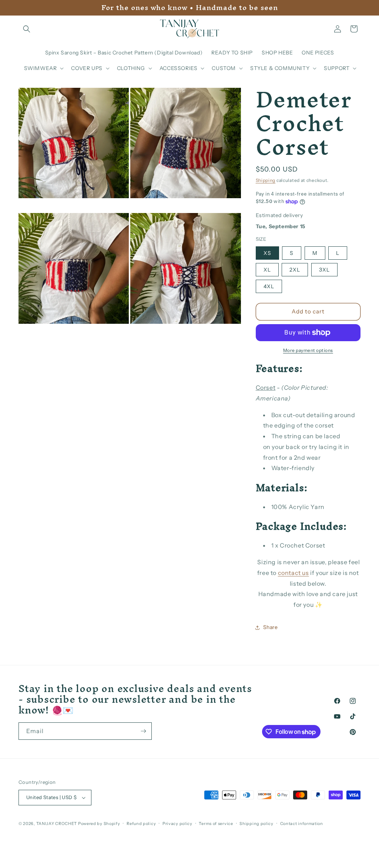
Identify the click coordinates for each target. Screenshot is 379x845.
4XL (269, 286)
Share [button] (270, 627)
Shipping (266, 180)
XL (267, 269)
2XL (294, 269)
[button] (27, 29)
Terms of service (216, 823)
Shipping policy (256, 823)
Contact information (301, 823)
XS (267, 253)
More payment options (308, 350)
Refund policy (141, 823)
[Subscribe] (143, 731)
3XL (324, 269)
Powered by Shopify (99, 823)
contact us (293, 572)
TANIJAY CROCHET (56, 823)
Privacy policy (177, 823)
